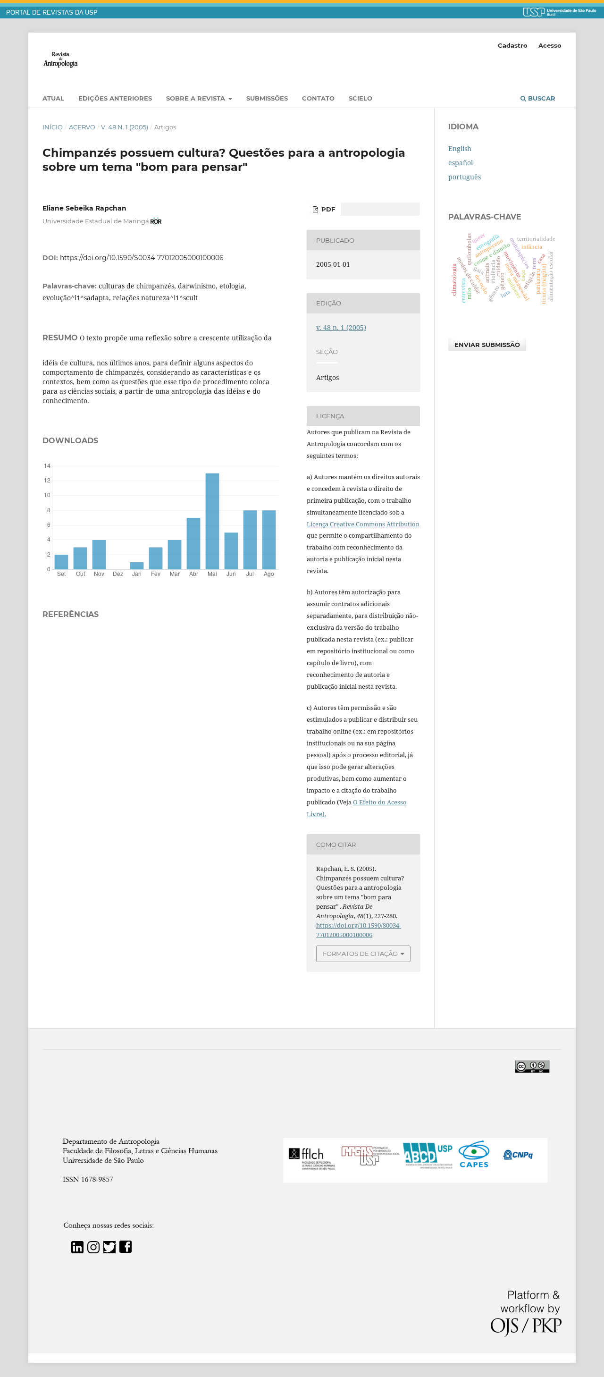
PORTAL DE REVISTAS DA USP (52, 12)
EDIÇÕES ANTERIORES (115, 98)
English (459, 148)
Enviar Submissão (487, 344)
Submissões (267, 98)
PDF (327, 209)
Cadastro (513, 45)
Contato (318, 98)
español (460, 162)
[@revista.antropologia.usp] (93, 1250)
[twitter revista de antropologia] (109, 1250)
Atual (53, 98)
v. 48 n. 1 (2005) (124, 127)
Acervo (82, 127)
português (464, 176)
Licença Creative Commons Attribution (363, 524)
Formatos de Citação (360, 953)
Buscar (540, 98)
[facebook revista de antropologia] (125, 1250)
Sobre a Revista (196, 98)
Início (52, 127)
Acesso (550, 45)
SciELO (360, 98)
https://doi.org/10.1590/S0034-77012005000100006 (142, 257)
